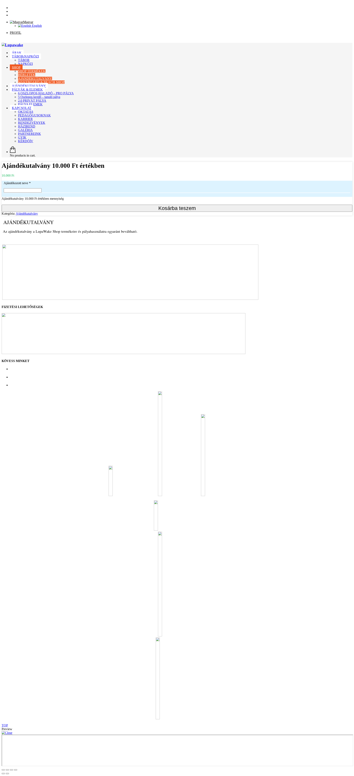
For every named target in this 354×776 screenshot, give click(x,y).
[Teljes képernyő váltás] (11, 769)
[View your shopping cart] (13, 151)
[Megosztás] (7, 769)
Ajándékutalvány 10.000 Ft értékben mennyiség (33, 198)
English (36, 25)
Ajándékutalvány (27, 213)
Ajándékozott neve (17, 183)
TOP (5, 725)
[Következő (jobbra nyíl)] (7, 773)
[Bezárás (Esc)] (3, 769)
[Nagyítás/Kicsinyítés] (15, 769)
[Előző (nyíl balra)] (3, 773)
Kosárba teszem (177, 208)
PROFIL (15, 32)
